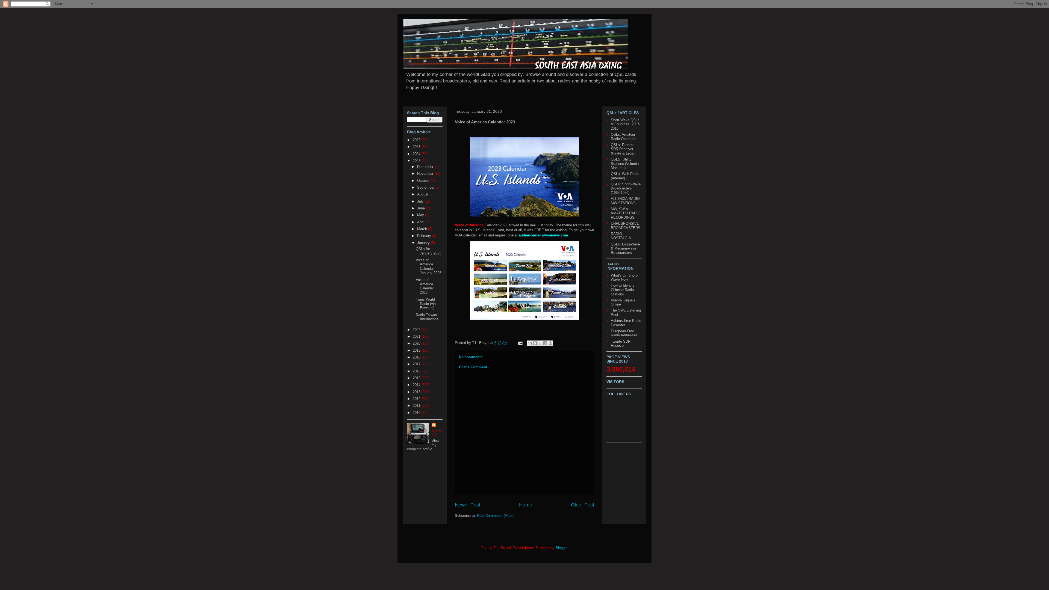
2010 (417, 413)
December (425, 167)
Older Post (582, 505)
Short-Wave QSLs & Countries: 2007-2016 (625, 124)
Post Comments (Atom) (495, 516)
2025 (417, 147)
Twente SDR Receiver (620, 343)
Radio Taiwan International (427, 317)
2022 (417, 330)
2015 (417, 378)
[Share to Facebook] (545, 343)
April (421, 222)
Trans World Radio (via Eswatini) (426, 303)
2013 (417, 392)
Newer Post (467, 505)
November (425, 173)
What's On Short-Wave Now (624, 277)
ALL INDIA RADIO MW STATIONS (625, 201)
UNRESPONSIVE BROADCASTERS (625, 225)
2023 (417, 161)
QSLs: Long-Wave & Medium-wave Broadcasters (625, 248)
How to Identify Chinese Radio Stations (623, 289)
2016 (417, 371)
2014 (417, 385)
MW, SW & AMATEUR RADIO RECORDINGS (625, 213)
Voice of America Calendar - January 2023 (428, 266)
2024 (417, 154)
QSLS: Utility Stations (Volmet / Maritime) (625, 163)
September (426, 187)
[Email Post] (520, 343)
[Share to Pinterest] (550, 343)
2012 (417, 399)
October (424, 181)
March (422, 229)
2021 (417, 336)
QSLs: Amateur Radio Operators (624, 136)
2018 (417, 357)
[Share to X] (540, 343)
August (423, 194)
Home (525, 505)
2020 (417, 343)
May (421, 215)
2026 (417, 140)
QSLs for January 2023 (428, 251)
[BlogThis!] (535, 343)
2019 (417, 350)
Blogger (561, 548)
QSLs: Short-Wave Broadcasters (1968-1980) (626, 188)
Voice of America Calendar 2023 (425, 286)
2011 (417, 406)
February (424, 236)
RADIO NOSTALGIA (621, 236)
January (424, 243)
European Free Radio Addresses (624, 333)
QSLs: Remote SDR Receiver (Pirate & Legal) (623, 149)
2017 (417, 364)
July (421, 201)
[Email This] (529, 343)
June (421, 208)
